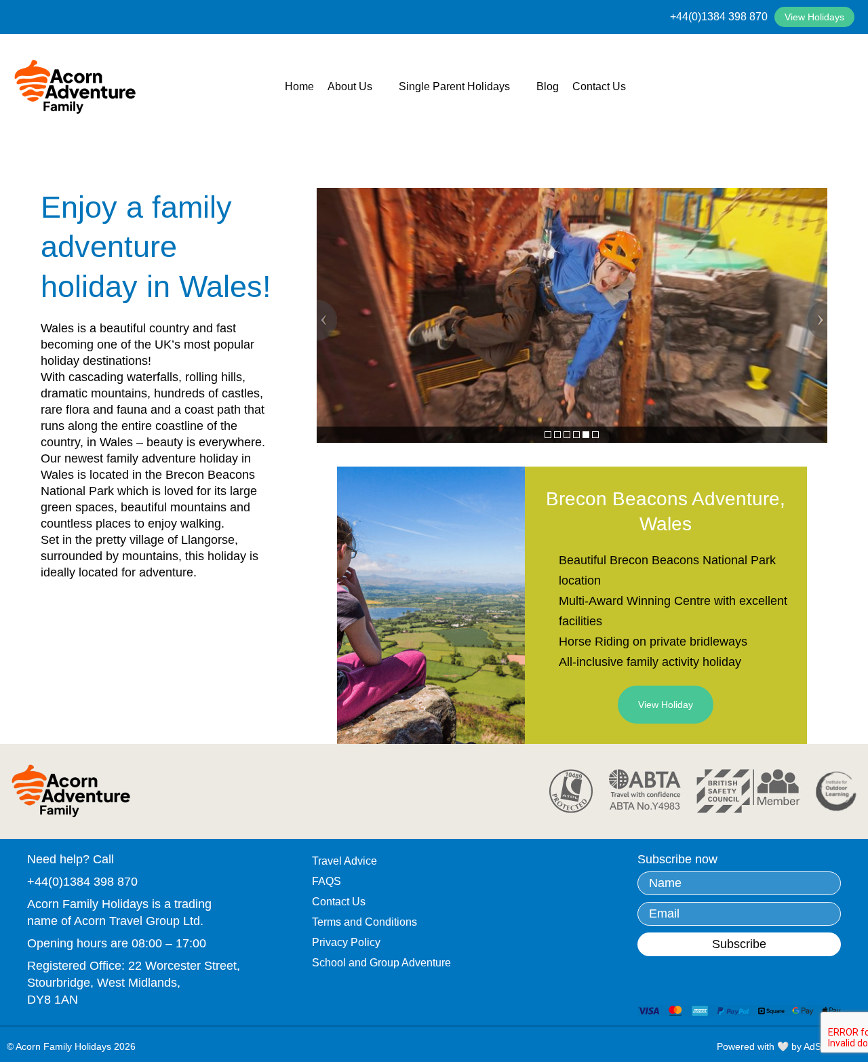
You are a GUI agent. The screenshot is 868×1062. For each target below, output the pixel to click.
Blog (547, 86)
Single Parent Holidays (454, 86)
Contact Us (599, 86)
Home (299, 86)
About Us (350, 86)
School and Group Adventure (381, 962)
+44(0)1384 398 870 (719, 16)
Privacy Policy (346, 942)
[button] (327, 320)
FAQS (326, 881)
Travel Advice (344, 861)
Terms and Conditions (364, 922)
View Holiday (665, 704)
